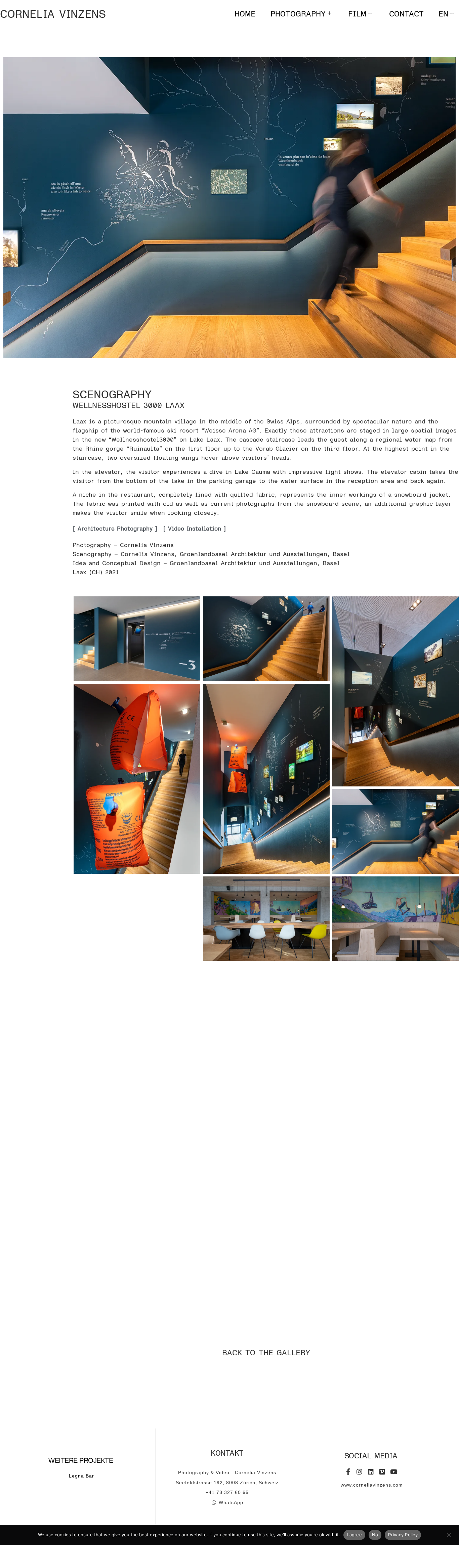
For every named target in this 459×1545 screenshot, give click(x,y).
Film (357, 13)
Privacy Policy (403, 1534)
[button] (454, 592)
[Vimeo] (382, 1471)
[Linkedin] (371, 1471)
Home (245, 13)
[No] (448, 1534)
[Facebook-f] (348, 1471)
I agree (354, 1534)
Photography (298, 13)
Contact (406, 13)
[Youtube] (393, 1471)
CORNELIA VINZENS (53, 13)
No (375, 1534)
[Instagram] (359, 1471)
